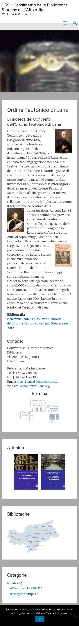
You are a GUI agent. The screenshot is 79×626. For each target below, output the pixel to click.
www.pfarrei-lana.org (35, 386)
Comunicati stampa (23, 587)
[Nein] (74, 615)
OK (40, 619)
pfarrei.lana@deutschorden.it (37, 381)
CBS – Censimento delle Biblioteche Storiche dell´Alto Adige (35, 7)
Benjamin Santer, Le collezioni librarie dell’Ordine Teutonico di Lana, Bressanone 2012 (37, 323)
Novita (12, 583)
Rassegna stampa (22, 594)
